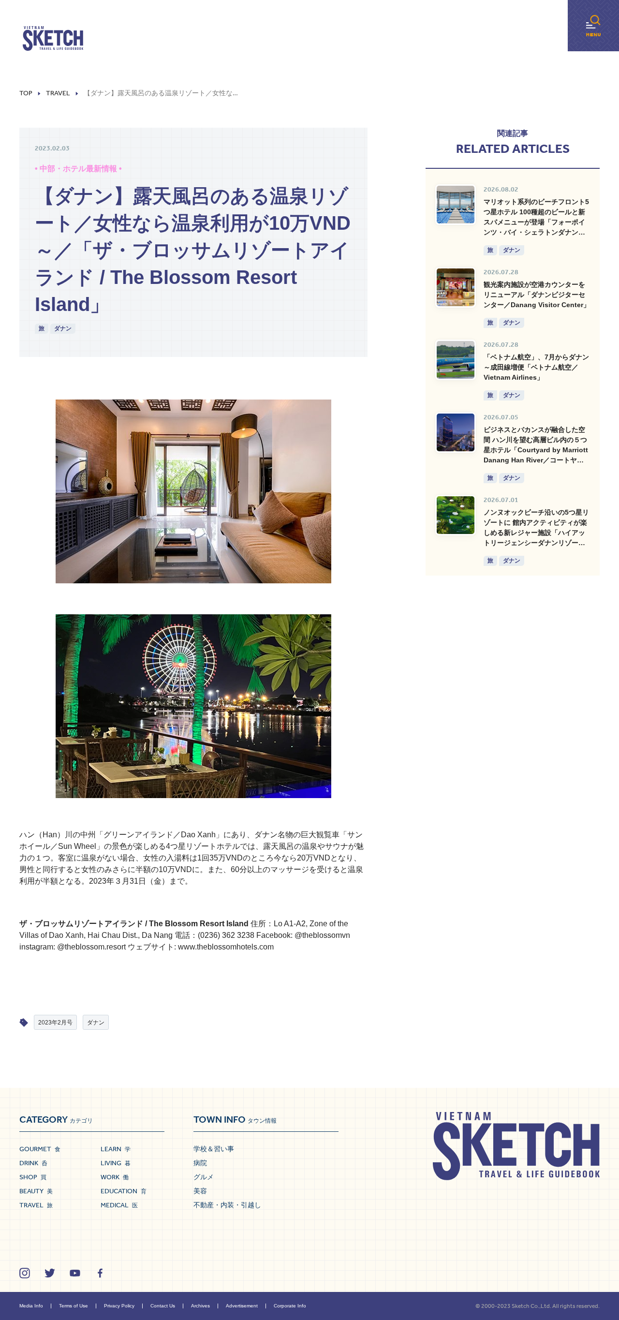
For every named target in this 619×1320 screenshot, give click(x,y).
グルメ (203, 1177)
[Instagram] (24, 1273)
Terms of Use (73, 1305)
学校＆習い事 (213, 1149)
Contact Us (162, 1305)
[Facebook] (100, 1273)
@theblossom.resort (91, 947)
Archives (200, 1305)
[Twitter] (49, 1273)
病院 (200, 1163)
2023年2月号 (55, 1022)
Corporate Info (290, 1305)
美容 (200, 1191)
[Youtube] (75, 1273)
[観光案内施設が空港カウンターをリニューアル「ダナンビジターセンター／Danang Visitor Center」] (455, 287)
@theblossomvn (322, 935)
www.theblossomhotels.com (226, 947)
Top (25, 93)
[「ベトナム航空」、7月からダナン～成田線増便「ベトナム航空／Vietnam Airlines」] (455, 360)
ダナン (63, 328)
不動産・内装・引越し (227, 1205)
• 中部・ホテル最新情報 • (78, 168)
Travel (58, 93)
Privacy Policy (119, 1305)
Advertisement (242, 1305)
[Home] (53, 38)
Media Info (31, 1305)
